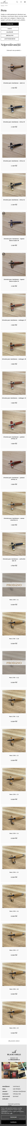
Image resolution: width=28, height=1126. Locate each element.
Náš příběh (17, 1089)
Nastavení (13, 1117)
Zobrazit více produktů (13, 50)
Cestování (6, 1096)
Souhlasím (13, 1122)
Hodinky (5, 1094)
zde (11, 1113)
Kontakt (16, 1096)
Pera (4, 1089)
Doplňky (5, 1099)
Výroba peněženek (19, 1091)
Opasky (4, 1091)
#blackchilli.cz (15, 1060)
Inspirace (16, 1086)
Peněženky (6, 1086)
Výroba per (9, 24)
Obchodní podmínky (14, 1104)
